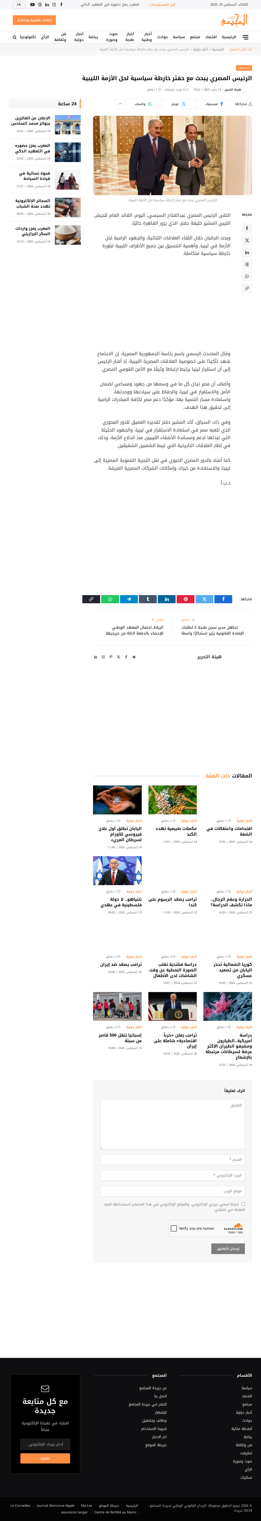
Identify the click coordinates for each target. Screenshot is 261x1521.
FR (19, 4)
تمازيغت (246, 1453)
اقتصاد (211, 37)
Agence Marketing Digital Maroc (207, 1510)
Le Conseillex (20, 1505)
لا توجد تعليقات (174, 89)
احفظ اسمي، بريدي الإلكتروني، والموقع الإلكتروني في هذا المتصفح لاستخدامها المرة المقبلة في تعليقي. (174, 1207)
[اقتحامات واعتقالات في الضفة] (227, 799)
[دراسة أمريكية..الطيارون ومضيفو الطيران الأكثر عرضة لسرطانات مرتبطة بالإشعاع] (227, 1006)
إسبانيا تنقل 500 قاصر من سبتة (120, 1038)
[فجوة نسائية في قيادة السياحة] (68, 180)
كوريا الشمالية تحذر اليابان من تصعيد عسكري (233, 970)
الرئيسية (229, 37)
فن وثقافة (60, 37)
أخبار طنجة (129, 37)
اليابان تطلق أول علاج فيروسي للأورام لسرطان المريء (120, 834)
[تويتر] (247, 240)
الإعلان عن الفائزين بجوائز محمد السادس (30, 121)
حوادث (162, 37)
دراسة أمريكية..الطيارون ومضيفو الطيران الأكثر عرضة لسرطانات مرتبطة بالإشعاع (228, 1046)
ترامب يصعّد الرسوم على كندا (172, 902)
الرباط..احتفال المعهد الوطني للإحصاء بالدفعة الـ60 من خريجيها (134, 630)
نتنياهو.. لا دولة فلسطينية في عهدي (121, 902)
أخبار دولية (79, 37)
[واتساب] (247, 276)
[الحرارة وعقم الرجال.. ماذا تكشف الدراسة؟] (227, 870)
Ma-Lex (86, 1505)
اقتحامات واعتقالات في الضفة (229, 831)
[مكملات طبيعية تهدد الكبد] (172, 799)
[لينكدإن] (247, 252)
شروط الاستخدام (154, 1428)
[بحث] (15, 37)
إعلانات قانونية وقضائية (34, 20)
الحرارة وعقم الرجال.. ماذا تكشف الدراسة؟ (231, 902)
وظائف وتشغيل (154, 1420)
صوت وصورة (112, 37)
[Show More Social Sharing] (120, 104)
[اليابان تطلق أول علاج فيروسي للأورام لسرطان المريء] (117, 799)
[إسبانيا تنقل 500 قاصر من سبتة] (117, 1006)
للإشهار (161, 1412)
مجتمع (195, 37)
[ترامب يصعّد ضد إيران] (117, 935)
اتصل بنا (160, 1396)
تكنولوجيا (28, 37)
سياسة (179, 37)
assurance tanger (74, 1512)
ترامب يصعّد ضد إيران (121, 964)
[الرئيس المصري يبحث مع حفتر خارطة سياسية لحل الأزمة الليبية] (172, 155)
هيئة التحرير (233, 89)
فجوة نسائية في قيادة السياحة (34, 176)
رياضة (93, 37)
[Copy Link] (247, 288)
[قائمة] (245, 37)
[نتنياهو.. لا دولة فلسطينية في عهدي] (117, 870)
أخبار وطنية (146, 37)
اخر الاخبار (159, 1436)
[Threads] (247, 264)
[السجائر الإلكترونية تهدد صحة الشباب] (68, 207)
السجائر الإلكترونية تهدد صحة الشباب (32, 203)
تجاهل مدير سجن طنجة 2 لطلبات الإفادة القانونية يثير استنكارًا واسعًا (212, 630)
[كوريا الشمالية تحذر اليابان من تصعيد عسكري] (227, 935)
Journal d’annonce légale (55, 1505)
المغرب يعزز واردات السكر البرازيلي (32, 231)
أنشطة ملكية (241, 1428)
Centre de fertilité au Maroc (115, 1512)
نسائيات (246, 1477)
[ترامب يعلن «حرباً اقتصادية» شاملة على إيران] (172, 1006)
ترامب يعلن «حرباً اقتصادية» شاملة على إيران (175, 1040)
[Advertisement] (150, 303)
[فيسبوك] (247, 228)
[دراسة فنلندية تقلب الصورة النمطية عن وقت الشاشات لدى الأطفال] (172, 935)
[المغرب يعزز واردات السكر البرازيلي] (68, 235)
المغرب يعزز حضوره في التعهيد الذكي (110, 4)
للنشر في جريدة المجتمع (148, 1404)
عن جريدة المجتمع (153, 1388)
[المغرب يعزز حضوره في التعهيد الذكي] (68, 152)
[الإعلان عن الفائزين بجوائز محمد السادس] (68, 125)
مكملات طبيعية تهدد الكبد (176, 831)
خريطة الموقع (156, 1445)
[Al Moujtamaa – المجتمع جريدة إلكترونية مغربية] (234, 20)
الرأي (45, 37)
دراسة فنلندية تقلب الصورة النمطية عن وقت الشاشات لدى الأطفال (173, 970)
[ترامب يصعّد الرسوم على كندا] (172, 870)
